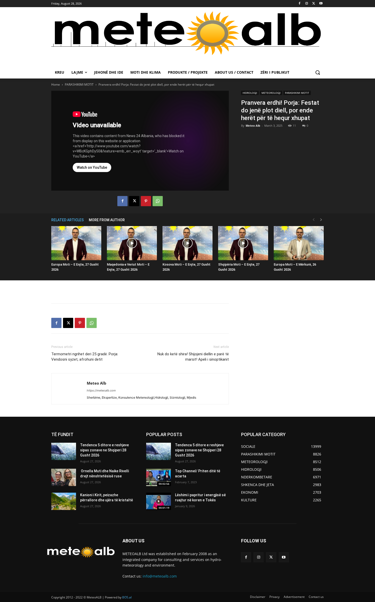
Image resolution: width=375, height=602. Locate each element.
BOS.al (127, 597)
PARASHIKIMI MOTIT (79, 84)
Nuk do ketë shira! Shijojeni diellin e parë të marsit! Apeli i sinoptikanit (193, 357)
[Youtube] (321, 4)
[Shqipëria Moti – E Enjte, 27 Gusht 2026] (243, 243)
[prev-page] (313, 220)
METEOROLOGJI (271, 93)
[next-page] (321, 220)
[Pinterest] (146, 201)
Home (55, 84)
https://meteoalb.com (101, 390)
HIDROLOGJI (250, 93)
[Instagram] (307, 4)
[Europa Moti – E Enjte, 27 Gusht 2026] (76, 243)
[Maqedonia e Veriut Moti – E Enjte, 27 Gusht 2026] (132, 243)
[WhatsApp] (158, 201)
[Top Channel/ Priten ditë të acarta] (158, 477)
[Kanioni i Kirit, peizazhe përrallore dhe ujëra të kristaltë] (63, 501)
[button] (317, 72)
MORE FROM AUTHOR (107, 220)
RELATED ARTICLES (67, 220)
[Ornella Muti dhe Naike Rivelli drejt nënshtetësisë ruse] (63, 477)
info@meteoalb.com (160, 576)
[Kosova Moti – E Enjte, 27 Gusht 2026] (187, 243)
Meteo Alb (253, 125)
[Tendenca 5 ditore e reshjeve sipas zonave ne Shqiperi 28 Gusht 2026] (63, 451)
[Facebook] (300, 4)
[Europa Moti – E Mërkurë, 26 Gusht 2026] (299, 243)
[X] (314, 4)
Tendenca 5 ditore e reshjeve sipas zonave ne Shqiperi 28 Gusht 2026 (104, 450)
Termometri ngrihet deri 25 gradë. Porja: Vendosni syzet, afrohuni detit (84, 357)
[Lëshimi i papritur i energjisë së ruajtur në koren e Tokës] (158, 501)
